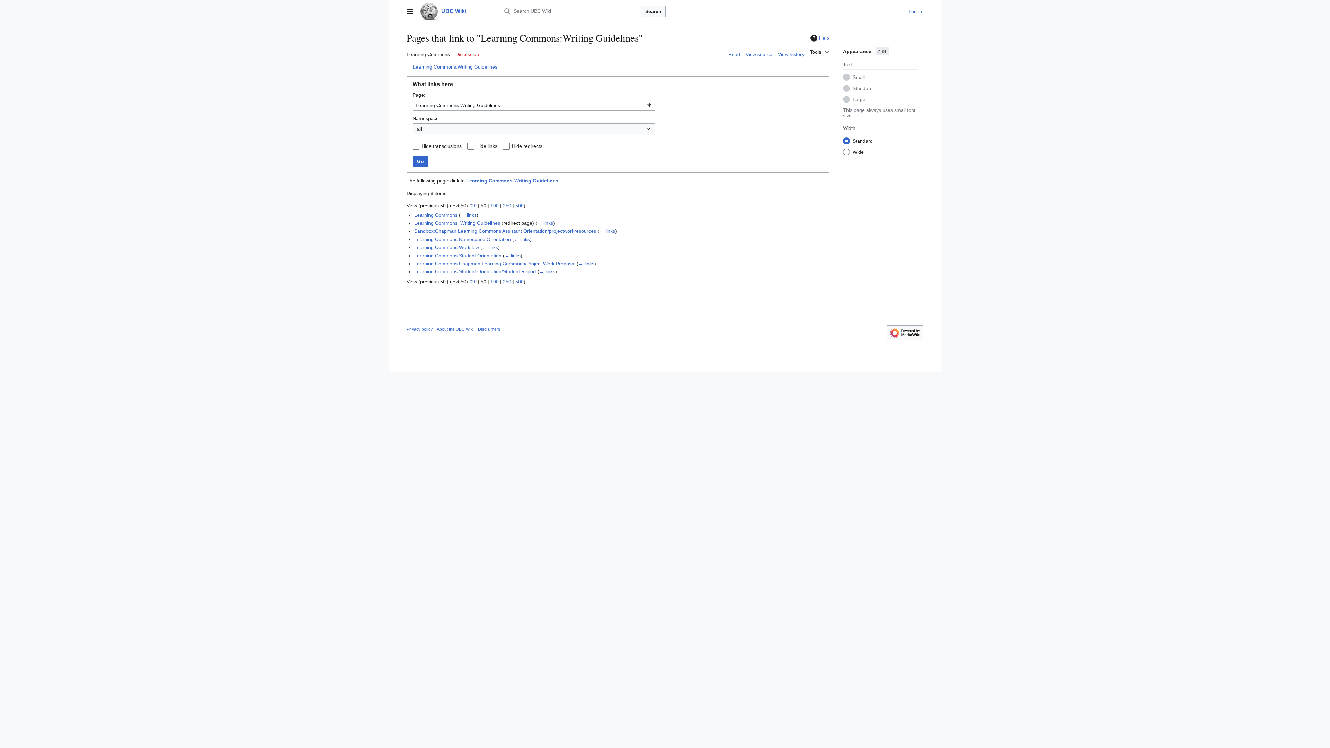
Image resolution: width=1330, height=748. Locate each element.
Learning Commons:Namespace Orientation (462, 239)
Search (653, 11)
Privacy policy (420, 329)
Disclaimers (489, 329)
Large (859, 99)
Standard (863, 88)
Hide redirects (527, 146)
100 (494, 205)
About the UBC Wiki (455, 329)
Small (859, 77)
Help (824, 38)
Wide (858, 152)
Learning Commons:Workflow (446, 247)
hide (882, 51)
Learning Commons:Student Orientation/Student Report (475, 271)
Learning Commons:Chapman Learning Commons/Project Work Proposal (494, 263)
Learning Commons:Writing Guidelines (455, 67)
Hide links (486, 146)
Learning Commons (436, 215)
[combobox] (534, 105)
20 (474, 205)
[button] (410, 11)
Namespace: (426, 118)
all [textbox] (419, 129)
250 (507, 205)
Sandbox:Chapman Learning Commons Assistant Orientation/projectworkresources (505, 231)
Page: (419, 95)
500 (519, 205)
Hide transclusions (442, 146)
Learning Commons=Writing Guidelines (457, 223)
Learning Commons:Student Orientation (458, 255)
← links (469, 215)
